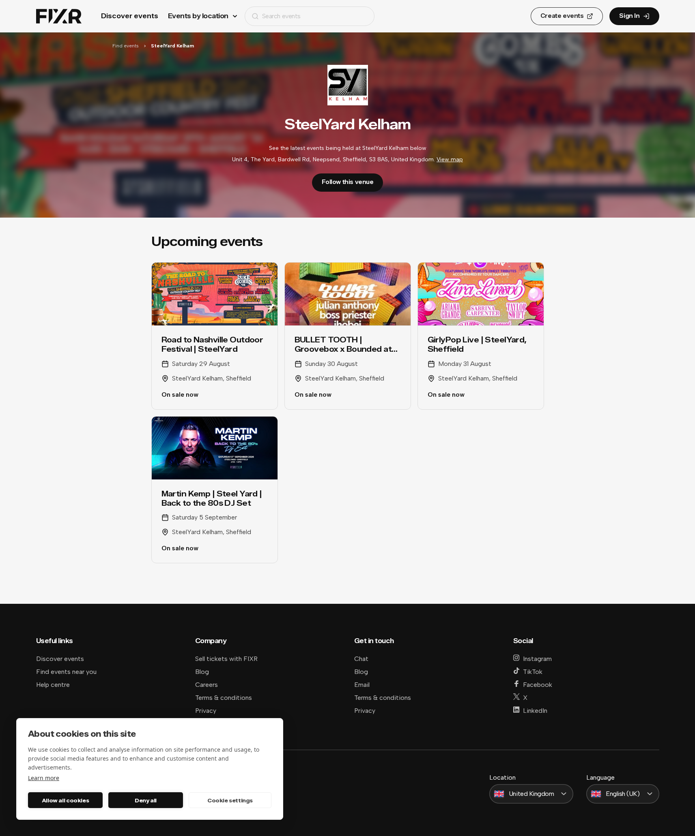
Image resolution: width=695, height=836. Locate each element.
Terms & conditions (223, 697)
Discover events (129, 16)
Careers (206, 684)
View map (450, 159)
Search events (281, 16)
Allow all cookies (65, 800)
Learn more (43, 778)
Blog (202, 672)
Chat (361, 659)
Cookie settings (230, 800)
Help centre (53, 684)
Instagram (537, 659)
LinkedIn (535, 710)
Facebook (537, 684)
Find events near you (66, 672)
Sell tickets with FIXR (226, 659)
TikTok (532, 672)
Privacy (205, 710)
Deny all (146, 800)
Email (362, 684)
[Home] (59, 16)
